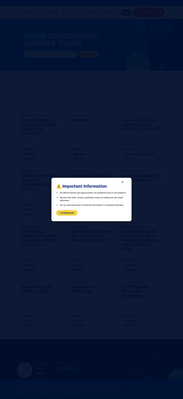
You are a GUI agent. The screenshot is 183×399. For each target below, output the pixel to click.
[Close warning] (122, 182)
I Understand (67, 212)
